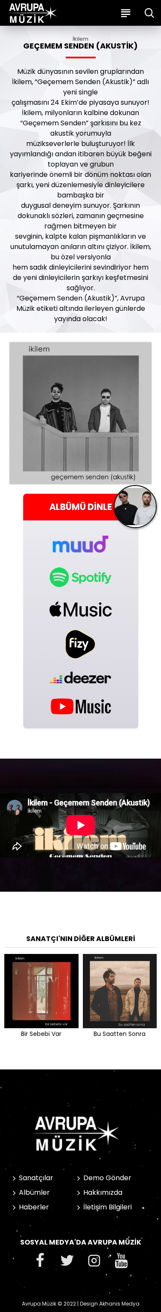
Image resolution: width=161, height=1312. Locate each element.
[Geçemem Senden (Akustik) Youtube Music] (80, 705)
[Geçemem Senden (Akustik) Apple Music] (80, 609)
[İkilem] (135, 510)
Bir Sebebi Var (41, 1034)
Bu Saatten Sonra (120, 1034)
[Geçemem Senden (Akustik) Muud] (80, 539)
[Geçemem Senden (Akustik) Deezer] (80, 677)
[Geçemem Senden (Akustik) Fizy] (80, 644)
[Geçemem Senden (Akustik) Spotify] (80, 577)
